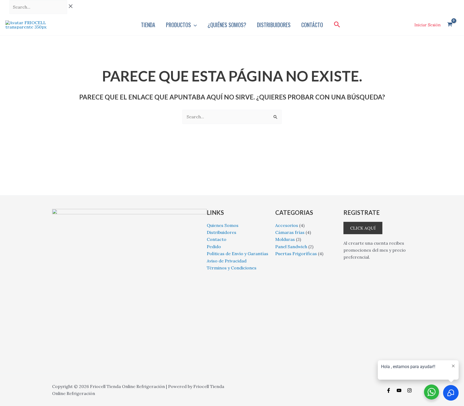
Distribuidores (274, 25)
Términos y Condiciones (231, 267)
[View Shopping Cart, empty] (450, 25)
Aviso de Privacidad (227, 260)
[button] (194, 24)
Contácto (312, 25)
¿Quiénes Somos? (227, 25)
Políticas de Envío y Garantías (237, 253)
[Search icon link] (337, 25)
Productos (178, 25)
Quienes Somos (222, 225)
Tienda (148, 25)
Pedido (214, 246)
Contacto (216, 239)
